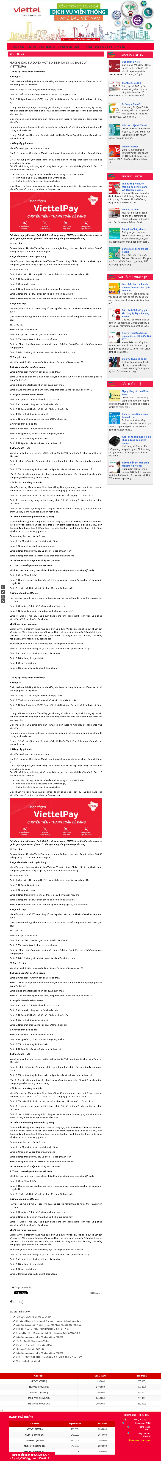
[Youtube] (3, 597)
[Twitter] (3, 592)
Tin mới (87, 46)
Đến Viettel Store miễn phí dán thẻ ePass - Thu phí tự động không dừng (48, 1320)
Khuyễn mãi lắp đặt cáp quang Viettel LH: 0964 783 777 (136, 336)
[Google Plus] (3, 601)
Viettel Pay (27, 1287)
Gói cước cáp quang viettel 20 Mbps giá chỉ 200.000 (39, 1336)
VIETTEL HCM (47, 46)
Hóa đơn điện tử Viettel (134, 125)
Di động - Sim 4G (131, 104)
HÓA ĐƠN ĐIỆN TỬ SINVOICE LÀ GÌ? (33, 1316)
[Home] (80, 20)
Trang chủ (18, 46)
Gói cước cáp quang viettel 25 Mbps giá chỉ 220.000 (39, 1352)
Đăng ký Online (103, 46)
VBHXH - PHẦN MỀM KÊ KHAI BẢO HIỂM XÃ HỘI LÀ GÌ (42, 1328)
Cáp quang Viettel (131, 61)
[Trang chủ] (10, 54)
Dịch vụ (31, 46)
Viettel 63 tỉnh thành (69, 46)
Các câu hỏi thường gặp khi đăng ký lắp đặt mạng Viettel (135, 313)
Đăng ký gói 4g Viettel (134, 229)
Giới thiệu (120, 46)
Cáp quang (134, 1439)
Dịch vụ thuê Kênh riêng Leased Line (135, 415)
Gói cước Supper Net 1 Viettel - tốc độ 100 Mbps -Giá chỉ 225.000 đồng (48, 1324)
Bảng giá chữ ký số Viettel (27, 1361)
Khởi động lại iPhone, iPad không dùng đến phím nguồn (136, 440)
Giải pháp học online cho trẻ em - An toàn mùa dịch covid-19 (136, 287)
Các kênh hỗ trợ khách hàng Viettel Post (34, 1344)
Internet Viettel (130, 146)
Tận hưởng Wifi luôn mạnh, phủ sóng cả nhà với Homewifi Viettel (134, 186)
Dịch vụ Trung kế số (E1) (135, 358)
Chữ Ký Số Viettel (131, 82)
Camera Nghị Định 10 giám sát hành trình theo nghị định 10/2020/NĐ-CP (48, 1332)
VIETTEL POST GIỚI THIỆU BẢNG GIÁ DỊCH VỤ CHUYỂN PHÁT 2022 (48, 1356)
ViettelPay (15, 261)
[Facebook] (3, 587)
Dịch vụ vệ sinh (130, 209)
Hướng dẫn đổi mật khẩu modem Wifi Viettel (135, 464)
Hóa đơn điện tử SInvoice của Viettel (32, 1340)
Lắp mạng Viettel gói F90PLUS (29, 1348)
